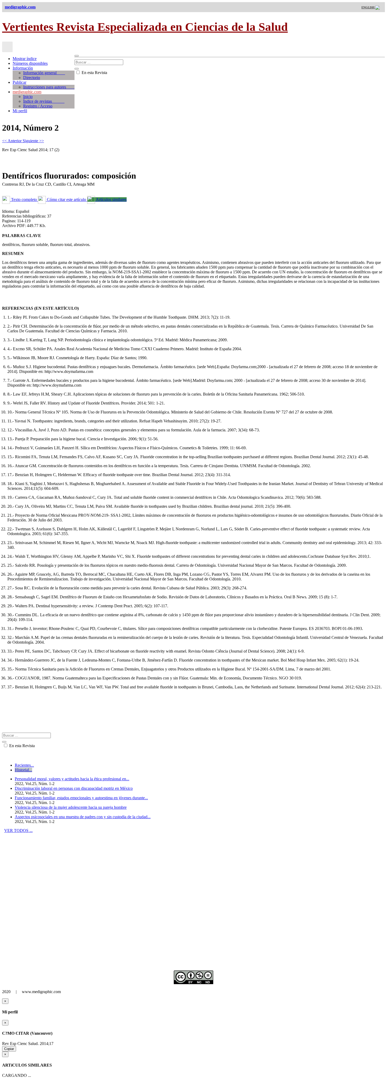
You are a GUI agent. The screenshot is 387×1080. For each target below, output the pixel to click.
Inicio (28, 96)
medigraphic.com (27, 92)
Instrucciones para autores (49, 87)
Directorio (31, 77)
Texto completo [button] (24, 199)
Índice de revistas (43, 101)
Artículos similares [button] (111, 199)
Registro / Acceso (37, 106)
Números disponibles (30, 63)
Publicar (19, 82)
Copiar (9, 1049)
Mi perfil (20, 111)
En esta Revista (94, 72)
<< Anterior (12, 141)
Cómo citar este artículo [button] (66, 199)
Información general (44, 73)
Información (23, 68)
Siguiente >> (33, 141)
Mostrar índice (25, 58)
